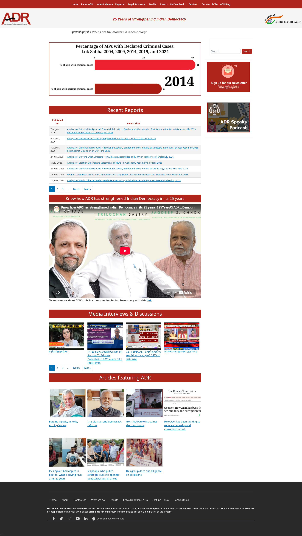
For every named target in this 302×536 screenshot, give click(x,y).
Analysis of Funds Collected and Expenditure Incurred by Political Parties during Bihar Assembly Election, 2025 (124, 180)
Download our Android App (109, 518)
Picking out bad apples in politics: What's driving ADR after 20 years (65, 474)
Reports (119, 4)
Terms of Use (181, 500)
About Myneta (105, 4)
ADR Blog (225, 4)
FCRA (215, 4)
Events (164, 4)
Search (246, 51)
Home (75, 4)
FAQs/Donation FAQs (135, 500)
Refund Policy (161, 500)
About (65, 500)
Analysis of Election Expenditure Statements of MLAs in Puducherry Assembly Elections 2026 (114, 162)
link (149, 300)
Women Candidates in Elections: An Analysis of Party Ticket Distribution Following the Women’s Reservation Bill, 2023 (127, 174)
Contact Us (79, 500)
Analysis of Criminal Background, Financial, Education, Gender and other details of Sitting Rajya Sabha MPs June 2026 (127, 168)
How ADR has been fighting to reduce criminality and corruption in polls (182, 425)
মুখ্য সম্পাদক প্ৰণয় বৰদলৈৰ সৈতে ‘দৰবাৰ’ (180, 351)
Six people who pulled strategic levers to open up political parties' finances (103, 474)
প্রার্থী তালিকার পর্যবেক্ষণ (58, 351)
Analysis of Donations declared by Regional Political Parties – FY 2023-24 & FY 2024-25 (111, 138)
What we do (98, 500)
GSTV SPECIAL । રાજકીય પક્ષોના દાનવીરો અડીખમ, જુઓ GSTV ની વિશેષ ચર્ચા (143, 355)
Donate (206, 4)
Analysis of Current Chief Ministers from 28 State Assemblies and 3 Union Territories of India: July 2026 (120, 156)
